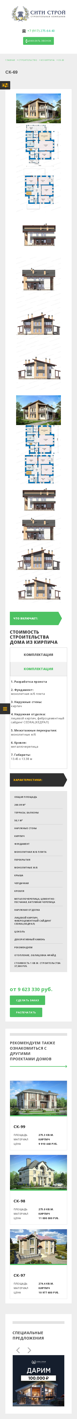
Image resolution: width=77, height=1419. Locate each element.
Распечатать (26, 1012)
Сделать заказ (27, 1000)
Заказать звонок (40, 40)
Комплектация (38, 655)
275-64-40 (41, 31)
